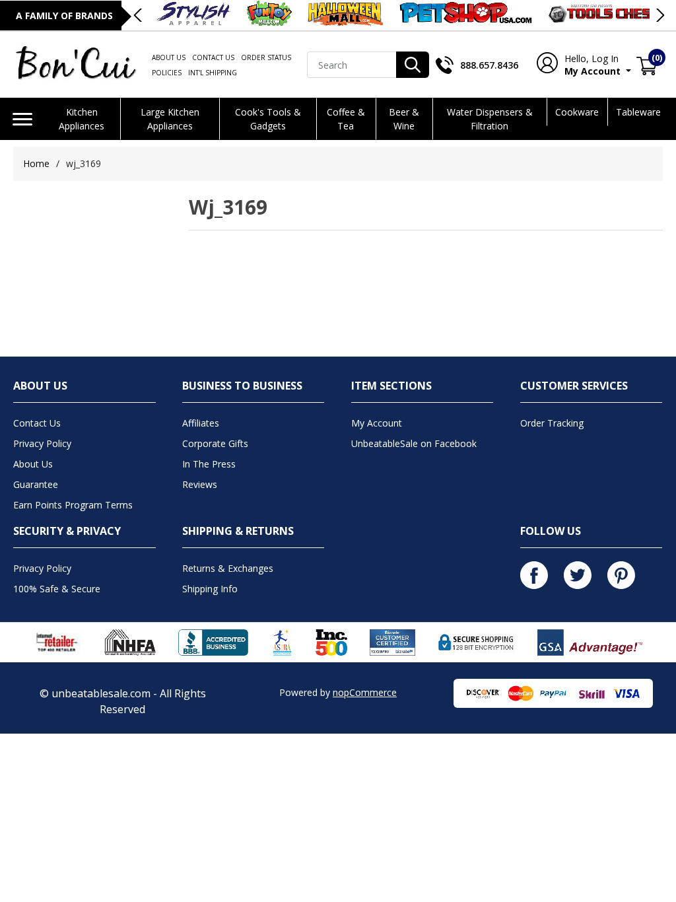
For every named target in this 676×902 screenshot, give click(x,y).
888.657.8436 (489, 65)
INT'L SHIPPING (212, 72)
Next (659, 15)
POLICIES (167, 72)
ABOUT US (169, 57)
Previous (138, 15)
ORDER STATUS (266, 57)
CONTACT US (213, 57)
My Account (589, 64)
